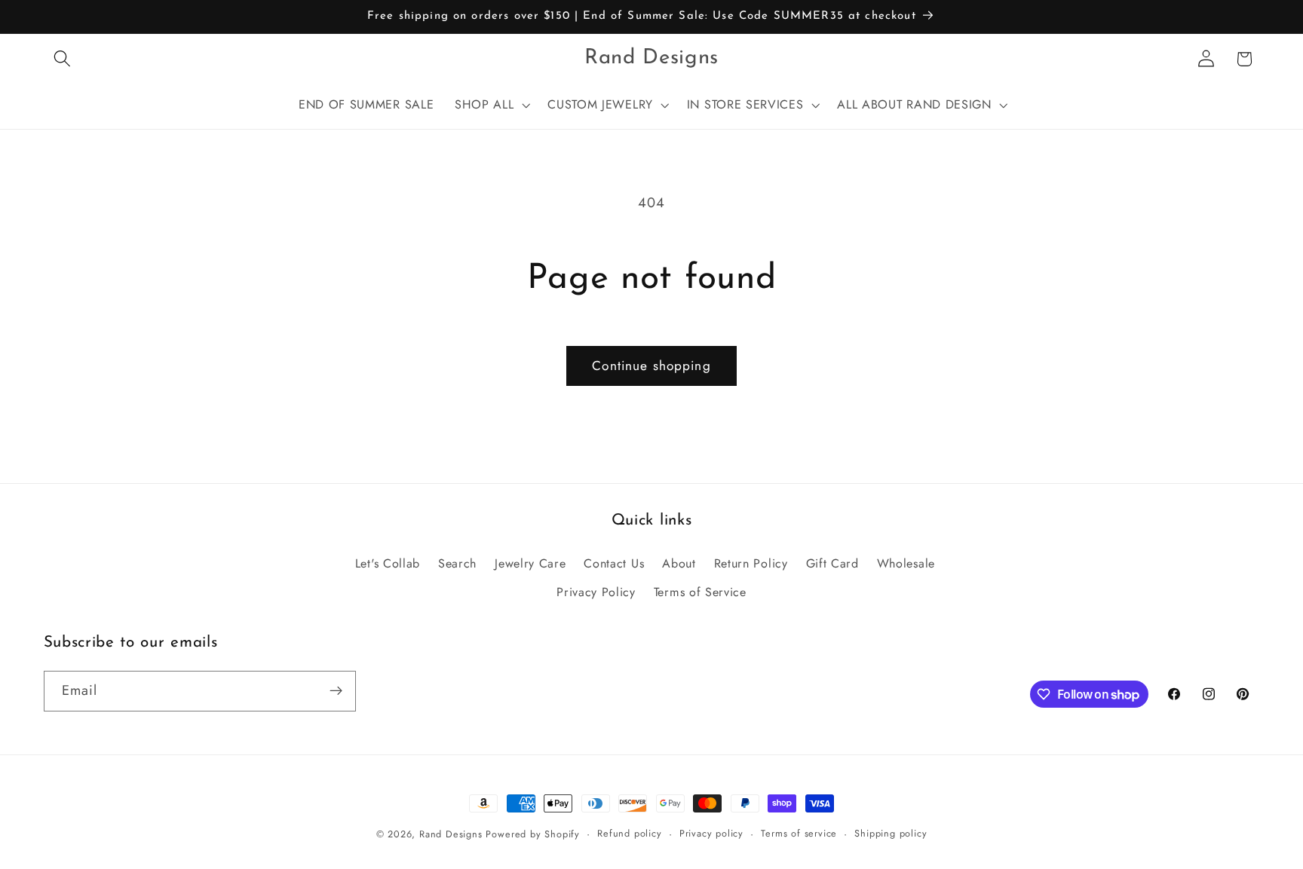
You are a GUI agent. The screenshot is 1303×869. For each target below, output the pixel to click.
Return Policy (751, 563)
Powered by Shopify (533, 834)
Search (457, 563)
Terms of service (799, 833)
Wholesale (906, 563)
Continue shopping (651, 365)
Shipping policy (890, 833)
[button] (63, 59)
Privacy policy (711, 833)
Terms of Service (700, 592)
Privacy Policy (596, 592)
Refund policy (629, 833)
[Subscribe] (336, 691)
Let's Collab (387, 563)
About (678, 563)
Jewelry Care (530, 563)
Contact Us (614, 563)
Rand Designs (451, 834)
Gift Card (832, 563)
